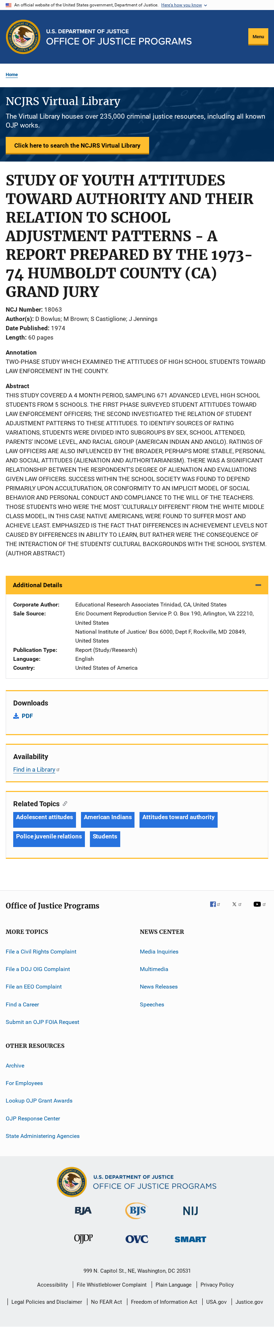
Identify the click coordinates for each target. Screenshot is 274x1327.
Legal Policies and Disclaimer (46, 1302)
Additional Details (37, 585)
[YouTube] (261, 909)
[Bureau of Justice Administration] (83, 1216)
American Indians (108, 817)
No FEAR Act (106, 1302)
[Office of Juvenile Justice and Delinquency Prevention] (83, 1245)
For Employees (24, 1083)
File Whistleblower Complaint (112, 1285)
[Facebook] (218, 909)
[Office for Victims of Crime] (137, 1244)
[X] (239, 909)
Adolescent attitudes (44, 817)
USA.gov (216, 1302)
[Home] (119, 37)
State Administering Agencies (43, 1136)
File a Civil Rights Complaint (41, 951)
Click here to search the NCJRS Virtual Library (77, 145)
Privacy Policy (217, 1285)
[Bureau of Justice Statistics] (136, 1220)
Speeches (152, 1004)
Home (12, 74)
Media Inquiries (159, 951)
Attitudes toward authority (178, 817)
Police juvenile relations (49, 836)
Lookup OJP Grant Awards (39, 1100)
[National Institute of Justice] (190, 1216)
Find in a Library (34, 769)
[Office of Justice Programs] (23, 36)
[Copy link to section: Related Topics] (63, 803)
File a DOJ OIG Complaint (38, 969)
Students (105, 836)
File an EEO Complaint (34, 986)
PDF (27, 715)
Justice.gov (249, 1302)
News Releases (159, 986)
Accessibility (52, 1285)
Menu (258, 36)
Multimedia (154, 969)
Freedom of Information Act (164, 1302)
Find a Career (22, 1004)
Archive (15, 1065)
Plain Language (174, 1285)
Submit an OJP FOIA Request (42, 1022)
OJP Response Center (33, 1118)
